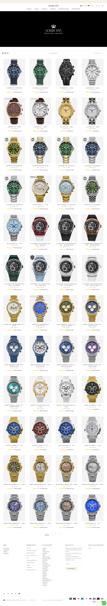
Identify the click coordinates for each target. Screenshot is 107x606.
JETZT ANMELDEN (62, 312)
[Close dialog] (77, 294)
